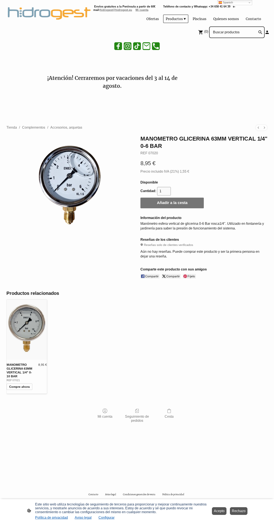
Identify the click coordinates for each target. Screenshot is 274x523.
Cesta (169, 416)
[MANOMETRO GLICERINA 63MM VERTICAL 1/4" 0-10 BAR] (27, 330)
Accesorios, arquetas (66, 127)
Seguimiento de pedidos (137, 418)
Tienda (11, 127)
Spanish (227, 2)
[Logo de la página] (48, 12)
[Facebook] (118, 46)
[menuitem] (258, 128)
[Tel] (156, 46)
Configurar (106, 517)
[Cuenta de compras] (267, 32)
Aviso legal (83, 517)
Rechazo (239, 511)
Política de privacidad (51, 517)
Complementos (33, 127)
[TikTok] (137, 46)
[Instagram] (127, 46)
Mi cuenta (105, 416)
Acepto (219, 511)
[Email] (146, 46)
